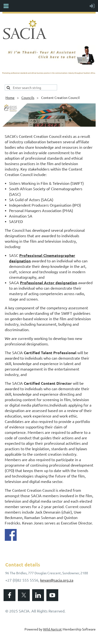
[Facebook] (9, 595)
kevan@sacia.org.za (56, 580)
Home (10, 97)
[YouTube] (52, 595)
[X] (24, 595)
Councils (27, 97)
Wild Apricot (52, 629)
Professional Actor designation (48, 282)
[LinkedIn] (38, 595)
